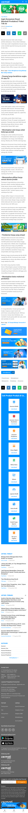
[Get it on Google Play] (14, 738)
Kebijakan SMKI (19, 713)
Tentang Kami (4, 706)
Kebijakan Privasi (19, 710)
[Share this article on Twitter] (3, 33)
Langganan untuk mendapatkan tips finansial (13, 779)
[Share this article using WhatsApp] (19, 33)
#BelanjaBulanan (14, 378)
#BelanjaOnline (5, 381)
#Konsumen (20, 381)
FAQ (2, 710)
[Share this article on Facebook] (8, 33)
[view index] (25, 595)
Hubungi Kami (4, 713)
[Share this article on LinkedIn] (14, 33)
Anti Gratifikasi (18, 720)
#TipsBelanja (13, 381)
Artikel (2, 717)
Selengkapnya (6, 372)
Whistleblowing (18, 717)
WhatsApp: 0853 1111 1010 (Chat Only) (10, 693)
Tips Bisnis (4, 16)
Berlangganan (21, 782)
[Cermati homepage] (6, 801)
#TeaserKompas (5, 378)
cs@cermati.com (11, 677)
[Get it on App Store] (14, 743)
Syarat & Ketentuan (20, 706)
